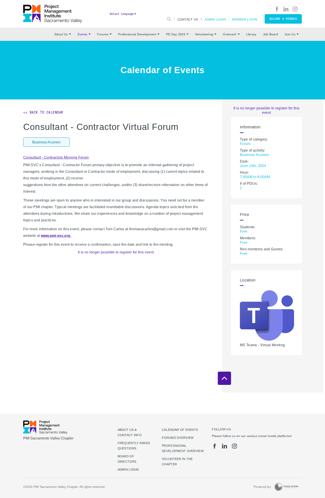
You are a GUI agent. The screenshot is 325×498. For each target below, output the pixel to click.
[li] (286, 9)
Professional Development (137, 34)
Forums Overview (177, 437)
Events (83, 34)
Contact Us (188, 19)
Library (251, 34)
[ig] (295, 9)
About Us (61, 34)
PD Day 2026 (175, 34)
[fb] (276, 9)
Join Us (290, 34)
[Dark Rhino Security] (286, 486)
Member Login (244, 19)
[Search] (169, 19)
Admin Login (215, 19)
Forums (102, 34)
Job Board (270, 34)
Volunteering (204, 34)
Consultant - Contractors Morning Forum (56, 157)
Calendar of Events (180, 429)
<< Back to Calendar (43, 112)
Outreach (229, 34)
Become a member (283, 19)
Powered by (262, 486)
